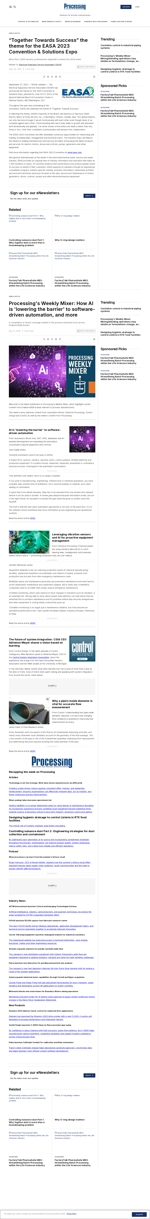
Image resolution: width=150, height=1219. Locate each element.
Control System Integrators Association (31, 657)
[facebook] (44, 77)
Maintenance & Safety (52, 21)
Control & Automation (28, 21)
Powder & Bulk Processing (96, 21)
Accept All (139, 1214)
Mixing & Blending (73, 21)
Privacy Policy (71, 1214)
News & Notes (14, 33)
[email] (60, 77)
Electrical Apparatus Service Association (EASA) (40, 65)
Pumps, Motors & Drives (121, 21)
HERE (32, 518)
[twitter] (52, 77)
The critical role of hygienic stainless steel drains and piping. (37, 826)
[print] (94, 77)
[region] (75, 1214)
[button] (10, 7)
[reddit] (56, 77)
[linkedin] (48, 77)
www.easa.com (75, 152)
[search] (14, 7)
